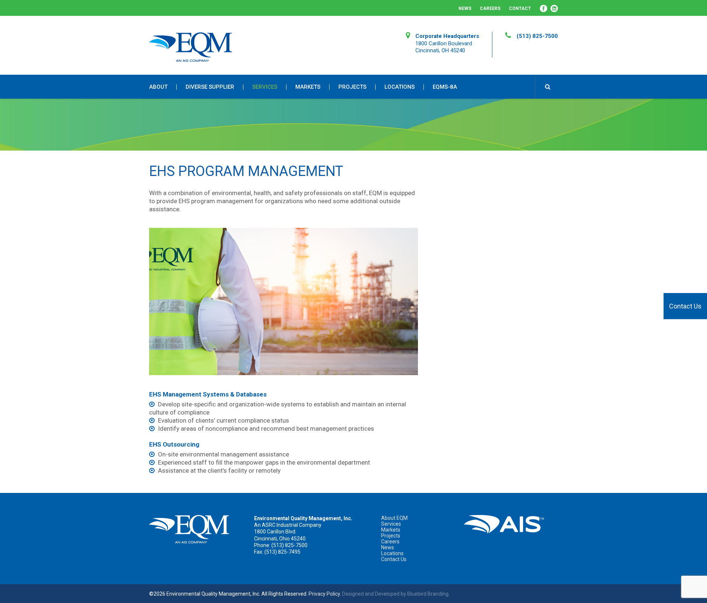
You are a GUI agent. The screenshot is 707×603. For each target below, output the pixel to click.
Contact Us (685, 306)
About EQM (394, 518)
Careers (490, 8)
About (158, 87)
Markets (307, 87)
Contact (520, 8)
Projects (352, 87)
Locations (399, 87)
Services (264, 87)
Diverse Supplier (210, 87)
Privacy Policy (324, 594)
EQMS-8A (445, 87)
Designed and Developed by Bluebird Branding (395, 594)
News (464, 8)
